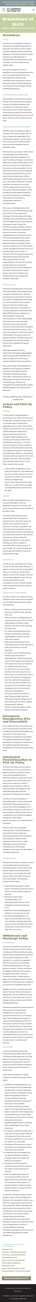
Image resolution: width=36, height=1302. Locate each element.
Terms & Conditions (23, 1288)
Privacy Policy (10, 1288)
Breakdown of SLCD (9, 1257)
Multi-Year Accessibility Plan (13, 1268)
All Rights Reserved (19, 1299)
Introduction (7, 1249)
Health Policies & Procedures (13, 1260)
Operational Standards (11, 1263)
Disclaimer (18, 1291)
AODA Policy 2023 (8, 1266)
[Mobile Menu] (33, 10)
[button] (16, 1278)
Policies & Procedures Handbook (16, 4)
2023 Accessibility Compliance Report (16, 1271)
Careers (31, 4)
